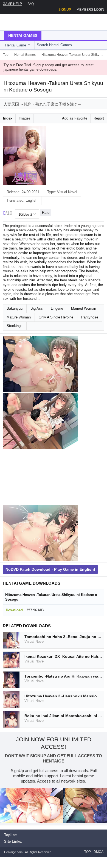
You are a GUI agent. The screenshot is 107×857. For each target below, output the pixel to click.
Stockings (14, 326)
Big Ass (36, 308)
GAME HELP (12, 4)
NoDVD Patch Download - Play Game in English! (50, 569)
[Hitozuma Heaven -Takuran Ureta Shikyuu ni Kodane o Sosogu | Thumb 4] (40, 533)
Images (24, 118)
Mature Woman (19, 317)
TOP (87, 852)
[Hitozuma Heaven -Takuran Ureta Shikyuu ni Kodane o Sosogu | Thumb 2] (40, 421)
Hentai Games (22, 35)
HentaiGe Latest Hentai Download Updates (32, 22)
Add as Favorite (74, 118)
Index (7, 118)
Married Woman (83, 308)
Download (14, 610)
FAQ (30, 4)
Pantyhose (89, 317)
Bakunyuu (14, 308)
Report (99, 118)
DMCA (98, 852)
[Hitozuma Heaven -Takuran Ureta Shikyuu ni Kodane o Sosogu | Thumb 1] (40, 364)
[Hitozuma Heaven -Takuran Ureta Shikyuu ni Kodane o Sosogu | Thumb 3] (40, 477)
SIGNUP (64, 10)
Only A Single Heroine (56, 317)
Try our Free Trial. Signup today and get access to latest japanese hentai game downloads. (49, 67)
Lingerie (57, 308)
